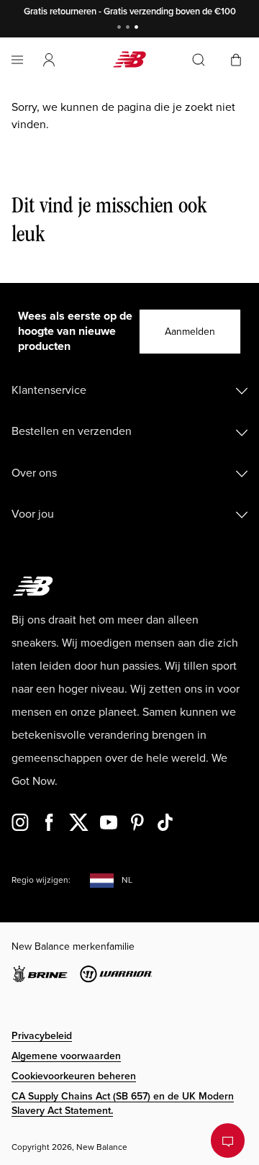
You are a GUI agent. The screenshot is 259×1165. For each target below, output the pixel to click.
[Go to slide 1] (121, 28)
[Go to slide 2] (129, 28)
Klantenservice (49, 390)
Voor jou (33, 514)
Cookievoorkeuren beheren (74, 1076)
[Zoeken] (198, 59)
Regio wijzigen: (41, 880)
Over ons (34, 473)
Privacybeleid (42, 1036)
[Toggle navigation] (17, 59)
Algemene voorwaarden (66, 1056)
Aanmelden (190, 331)
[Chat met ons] (228, 1140)
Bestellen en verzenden (72, 431)
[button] (48, 59)
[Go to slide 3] (138, 28)
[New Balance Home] (129, 59)
